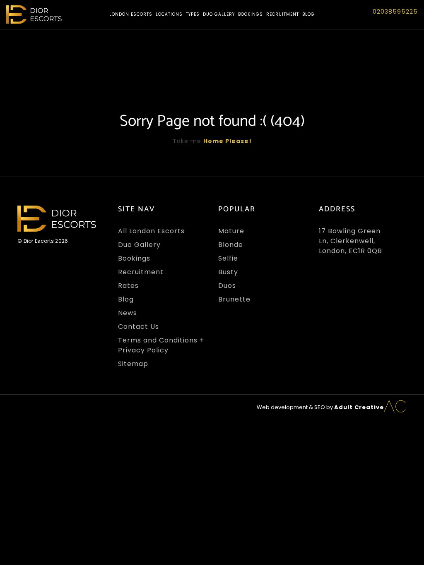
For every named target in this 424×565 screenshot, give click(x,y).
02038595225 (395, 11)
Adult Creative (359, 407)
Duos (227, 285)
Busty (228, 272)
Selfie (228, 258)
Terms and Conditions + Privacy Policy (161, 345)
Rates (128, 285)
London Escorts (130, 14)
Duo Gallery (219, 14)
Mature (231, 231)
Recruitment (282, 14)
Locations (169, 14)
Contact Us (138, 326)
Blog (308, 14)
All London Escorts (151, 231)
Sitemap (133, 364)
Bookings (250, 14)
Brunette (234, 299)
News (127, 313)
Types (193, 14)
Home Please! (227, 141)
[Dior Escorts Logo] (34, 14)
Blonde (230, 244)
